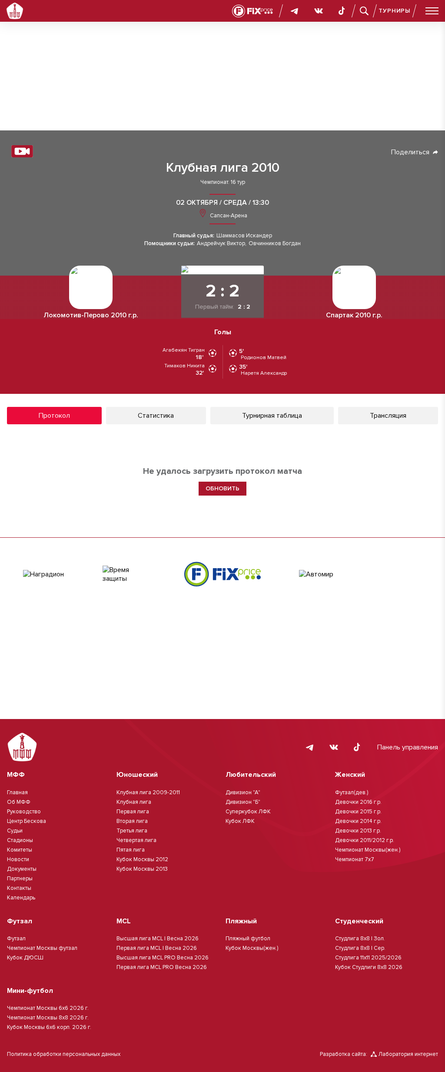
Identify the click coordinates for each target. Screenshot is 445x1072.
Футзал (16, 938)
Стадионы (20, 840)
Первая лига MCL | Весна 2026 (156, 948)
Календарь (21, 897)
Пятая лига (130, 849)
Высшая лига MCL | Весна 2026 (157, 938)
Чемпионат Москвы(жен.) (367, 849)
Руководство (24, 811)
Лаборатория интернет (408, 1054)
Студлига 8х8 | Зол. (360, 938)
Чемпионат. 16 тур (222, 182)
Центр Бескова (26, 821)
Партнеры (20, 878)
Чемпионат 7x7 (354, 859)
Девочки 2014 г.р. (358, 821)
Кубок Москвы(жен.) (252, 948)
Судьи (15, 830)
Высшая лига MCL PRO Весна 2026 (162, 957)
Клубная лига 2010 (222, 168)
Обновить (222, 488)
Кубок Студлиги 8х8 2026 (368, 967)
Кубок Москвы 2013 (142, 869)
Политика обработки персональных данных (63, 1054)
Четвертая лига (136, 840)
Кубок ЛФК (240, 821)
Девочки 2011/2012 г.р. (364, 840)
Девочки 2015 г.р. (358, 811)
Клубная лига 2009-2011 (148, 792)
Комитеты (19, 849)
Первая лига (132, 811)
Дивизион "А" (243, 792)
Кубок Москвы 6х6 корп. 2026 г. (49, 1027)
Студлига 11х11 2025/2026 (368, 957)
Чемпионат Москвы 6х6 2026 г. (48, 1008)
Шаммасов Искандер (244, 236)
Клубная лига (133, 802)
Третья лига (131, 830)
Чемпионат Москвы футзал (42, 948)
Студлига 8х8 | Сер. (360, 948)
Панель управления (407, 747)
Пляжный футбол (248, 938)
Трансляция (388, 415)
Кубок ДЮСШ (25, 957)
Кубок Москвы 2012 (142, 859)
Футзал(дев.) (351, 792)
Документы (22, 869)
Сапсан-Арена (228, 215)
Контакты (19, 888)
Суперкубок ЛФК (248, 811)
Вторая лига (132, 821)
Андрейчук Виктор (221, 243)
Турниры (395, 10)
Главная (17, 792)
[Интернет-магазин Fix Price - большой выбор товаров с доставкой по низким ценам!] (222, 574)
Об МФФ (18, 802)
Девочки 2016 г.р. (358, 802)
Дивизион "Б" (243, 802)
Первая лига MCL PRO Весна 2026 (161, 967)
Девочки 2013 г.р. (358, 830)
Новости (18, 859)
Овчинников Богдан (275, 243)
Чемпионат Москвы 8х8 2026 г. (48, 1017)
